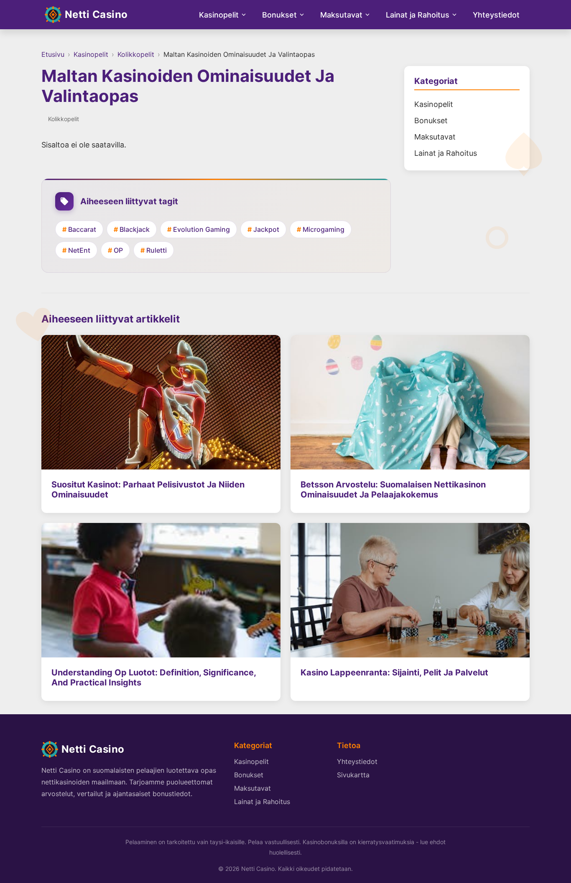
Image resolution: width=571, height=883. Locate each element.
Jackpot (266, 229)
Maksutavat (341, 14)
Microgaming (323, 229)
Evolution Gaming (201, 229)
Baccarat (82, 229)
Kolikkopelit (135, 54)
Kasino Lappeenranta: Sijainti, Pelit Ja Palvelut (394, 672)
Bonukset (279, 14)
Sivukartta (353, 775)
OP (118, 250)
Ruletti (156, 250)
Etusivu (52, 54)
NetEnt (79, 250)
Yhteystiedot (496, 14)
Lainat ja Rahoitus (417, 14)
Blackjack (135, 229)
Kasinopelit (219, 14)
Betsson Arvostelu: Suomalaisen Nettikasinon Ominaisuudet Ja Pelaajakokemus (393, 490)
